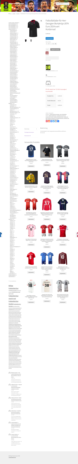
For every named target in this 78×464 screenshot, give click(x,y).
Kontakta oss (40, 9)
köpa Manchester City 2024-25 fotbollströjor (14, 323)
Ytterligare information (29, 132)
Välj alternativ (31, 166)
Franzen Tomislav (14, 434)
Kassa (18, 9)
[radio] (47, 44)
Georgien (17, 13)
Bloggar (34, 9)
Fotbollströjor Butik (13, 290)
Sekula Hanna (13, 410)
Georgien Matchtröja (59, 118)
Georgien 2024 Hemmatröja (58, 117)
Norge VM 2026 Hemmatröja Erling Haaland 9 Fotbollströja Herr (16, 399)
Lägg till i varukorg (55, 49)
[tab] (31, 129)
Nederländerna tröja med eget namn (15, 365)
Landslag (13, 13)
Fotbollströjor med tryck (61, 115)
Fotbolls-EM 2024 (53, 114)
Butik (14, 9)
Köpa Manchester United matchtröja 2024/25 (15, 327)
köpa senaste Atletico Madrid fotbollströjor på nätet (15, 339)
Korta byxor (51, 85)
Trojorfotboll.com (12, 457)
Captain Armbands (52, 70)
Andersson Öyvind (14, 397)
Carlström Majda (14, 422)
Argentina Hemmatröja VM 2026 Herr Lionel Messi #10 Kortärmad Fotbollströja (16, 425)
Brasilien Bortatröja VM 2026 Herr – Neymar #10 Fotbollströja (16, 412)
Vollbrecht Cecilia (14, 384)
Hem (10, 9)
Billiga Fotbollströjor (16, 3)
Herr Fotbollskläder (63, 114)
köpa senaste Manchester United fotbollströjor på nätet (14, 354)
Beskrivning (26, 128)
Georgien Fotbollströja (52, 118)
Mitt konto (23, 9)
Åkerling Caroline (14, 372)
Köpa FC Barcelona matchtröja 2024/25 (14, 317)
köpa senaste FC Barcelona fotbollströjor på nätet (15, 344)
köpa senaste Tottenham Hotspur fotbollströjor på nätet (15, 360)
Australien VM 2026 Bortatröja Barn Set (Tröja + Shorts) (16, 437)
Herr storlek (48, 41)
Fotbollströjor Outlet (49, 117)
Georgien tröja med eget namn (53, 119)
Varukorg (29, 9)
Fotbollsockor (51, 76)
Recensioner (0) (27, 135)
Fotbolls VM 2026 (48, 9)
